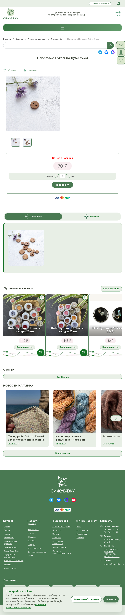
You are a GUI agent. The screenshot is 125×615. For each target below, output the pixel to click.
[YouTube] (73, 500)
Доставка (56, 530)
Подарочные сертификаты (9, 556)
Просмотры (81, 534)
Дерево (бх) (56, 39)
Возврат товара (59, 547)
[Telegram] (51, 500)
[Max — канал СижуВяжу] (113, 52)
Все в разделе (111, 288)
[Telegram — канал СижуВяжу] (100, 52)
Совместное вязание (37, 552)
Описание (36, 216)
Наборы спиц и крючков (10, 542)
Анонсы (31, 541)
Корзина (80, 538)
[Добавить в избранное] (7, 353)
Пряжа (7, 526)
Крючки (7, 534)
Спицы (7, 530)
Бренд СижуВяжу (12, 551)
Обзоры (31, 544)
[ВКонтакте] (58, 500)
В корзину (62, 184)
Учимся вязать (10, 568)
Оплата (55, 534)
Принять (111, 599)
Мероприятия (34, 548)
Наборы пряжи (11, 547)
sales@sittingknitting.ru (114, 564)
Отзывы (94, 216)
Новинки (32, 537)
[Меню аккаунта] (119, 3)
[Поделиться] (94, 52)
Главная (7, 39)
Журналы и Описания (13, 561)
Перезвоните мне (100, 4)
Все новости (62, 453)
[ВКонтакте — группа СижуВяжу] (106, 52)
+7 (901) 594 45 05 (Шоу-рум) (66, 12)
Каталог (19, 39)
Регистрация (82, 530)
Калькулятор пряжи (61, 526)
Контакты (56, 538)
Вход (78, 526)
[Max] (66, 500)
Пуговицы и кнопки (37, 39)
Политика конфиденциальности (61, 552)
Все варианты (24, 347)
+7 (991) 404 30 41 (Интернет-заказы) (66, 15)
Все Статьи (63, 377)
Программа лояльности (57, 542)
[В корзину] (40, 352)
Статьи (31, 533)
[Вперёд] (116, 418)
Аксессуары (9, 538)
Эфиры (31, 556)
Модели (7, 564)
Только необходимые (86, 599)
